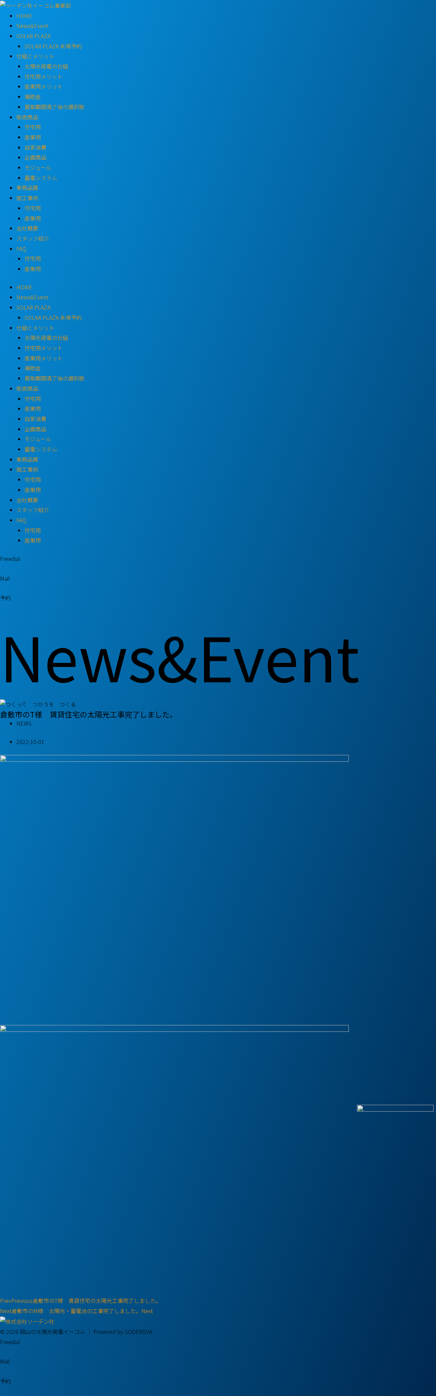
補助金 (33, 96)
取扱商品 (27, 117)
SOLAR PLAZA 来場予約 (53, 46)
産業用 (33, 137)
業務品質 (27, 187)
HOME (24, 16)
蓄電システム (41, 178)
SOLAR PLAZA (33, 36)
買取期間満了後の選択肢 (54, 107)
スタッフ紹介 (32, 238)
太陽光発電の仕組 (46, 66)
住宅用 (33, 127)
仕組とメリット (35, 56)
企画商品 (35, 157)
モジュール (38, 167)
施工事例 (27, 198)
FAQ (21, 248)
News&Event (32, 25)
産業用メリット (44, 86)
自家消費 (35, 147)
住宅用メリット (44, 76)
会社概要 (27, 228)
